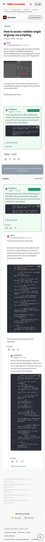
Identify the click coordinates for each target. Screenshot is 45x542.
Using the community (10, 532)
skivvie (9, 43)
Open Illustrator (35, 17)
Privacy (29, 532)
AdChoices (35, 539)
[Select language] (31, 4)
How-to (14, 154)
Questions (35, 9)
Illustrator (26, 9)
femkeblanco (13, 109)
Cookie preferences (9, 536)
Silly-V (15, 142)
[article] (22, 208)
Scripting (7, 154)
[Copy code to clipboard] (37, 127)
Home (6, 9)
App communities (16, 9)
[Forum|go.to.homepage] (16, 4)
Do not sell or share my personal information (16, 539)
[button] (4, 5)
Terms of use (21, 532)
